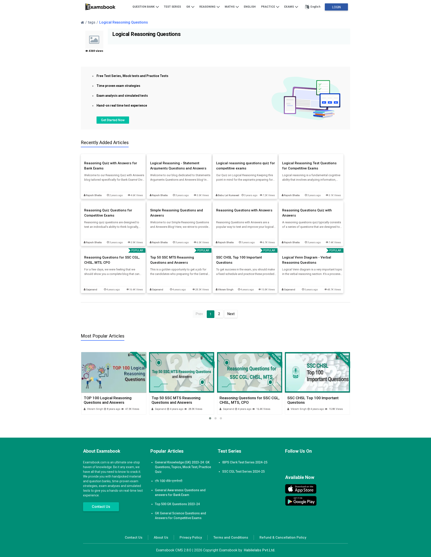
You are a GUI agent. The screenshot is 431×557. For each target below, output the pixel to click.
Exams (289, 6)
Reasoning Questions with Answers (244, 210)
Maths (230, 6)
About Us (161, 537)
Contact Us (101, 506)
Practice (268, 6)
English (250, 6)
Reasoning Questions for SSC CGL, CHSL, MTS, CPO (112, 260)
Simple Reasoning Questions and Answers (176, 212)
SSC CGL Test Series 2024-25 (243, 471)
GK (188, 6)
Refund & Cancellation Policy (282, 537)
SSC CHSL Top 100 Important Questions (239, 260)
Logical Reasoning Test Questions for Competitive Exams (309, 165)
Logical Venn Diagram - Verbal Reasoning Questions (306, 260)
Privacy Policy (191, 537)
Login (336, 7)
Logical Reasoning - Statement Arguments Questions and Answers (178, 165)
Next (231, 314)
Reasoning (207, 6)
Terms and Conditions (230, 537)
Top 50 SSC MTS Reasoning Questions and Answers (172, 260)
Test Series (172, 6)
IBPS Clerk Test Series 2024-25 (244, 462)
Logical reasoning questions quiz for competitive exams (245, 165)
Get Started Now (113, 120)
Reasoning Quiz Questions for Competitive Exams (108, 212)
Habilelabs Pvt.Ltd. (259, 550)
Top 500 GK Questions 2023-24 (177, 504)
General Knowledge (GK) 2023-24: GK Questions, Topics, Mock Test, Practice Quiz (183, 467)
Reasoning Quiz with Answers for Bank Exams (110, 165)
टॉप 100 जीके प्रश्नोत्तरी (168, 481)
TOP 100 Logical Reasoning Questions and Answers (108, 400)
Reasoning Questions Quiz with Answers (307, 212)
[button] (210, 418)
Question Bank (143, 6)
